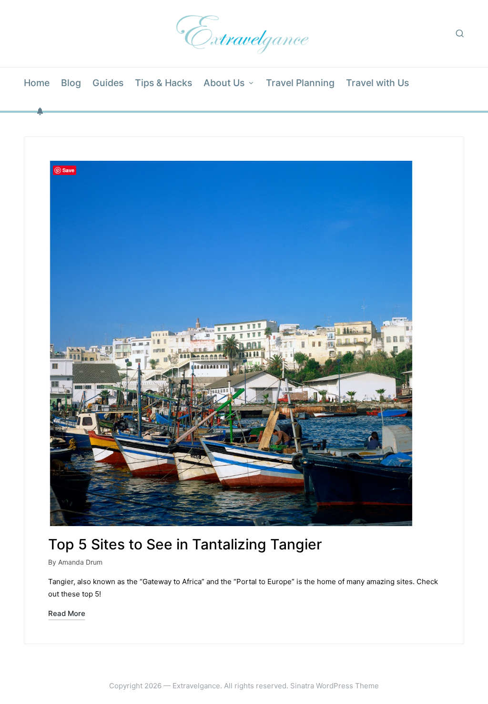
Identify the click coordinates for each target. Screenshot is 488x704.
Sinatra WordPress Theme (334, 685)
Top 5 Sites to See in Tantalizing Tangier (185, 544)
